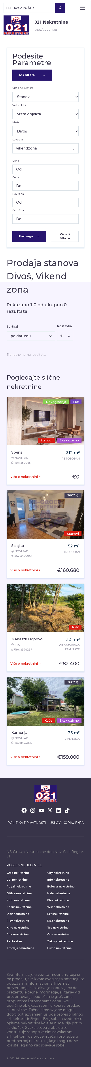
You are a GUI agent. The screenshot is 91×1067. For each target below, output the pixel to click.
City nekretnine (58, 872)
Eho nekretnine (58, 900)
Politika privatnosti (27, 823)
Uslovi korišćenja (66, 823)
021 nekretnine (17, 879)
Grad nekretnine (18, 872)
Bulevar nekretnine (60, 886)
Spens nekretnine (19, 907)
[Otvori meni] (82, 8)
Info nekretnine (58, 879)
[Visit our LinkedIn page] (58, 810)
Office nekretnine (19, 893)
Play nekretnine (18, 920)
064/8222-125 (45, 30)
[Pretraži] (60, 8)
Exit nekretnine (58, 914)
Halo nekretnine (58, 893)
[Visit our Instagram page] (32, 810)
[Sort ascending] (61, 336)
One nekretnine (58, 934)
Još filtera (32, 75)
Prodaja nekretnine (20, 948)
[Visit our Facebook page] (24, 810)
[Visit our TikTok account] (67, 810)
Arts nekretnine (17, 934)
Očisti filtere (65, 236)
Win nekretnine (58, 907)
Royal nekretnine (19, 886)
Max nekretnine (58, 920)
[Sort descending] (69, 336)
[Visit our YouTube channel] (41, 810)
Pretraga (29, 236)
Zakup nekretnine (60, 941)
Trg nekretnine (57, 927)
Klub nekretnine (18, 900)
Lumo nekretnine (59, 948)
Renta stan (14, 941)
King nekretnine (18, 927)
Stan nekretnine (18, 914)
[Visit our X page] (50, 810)
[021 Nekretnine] (16, 25)
